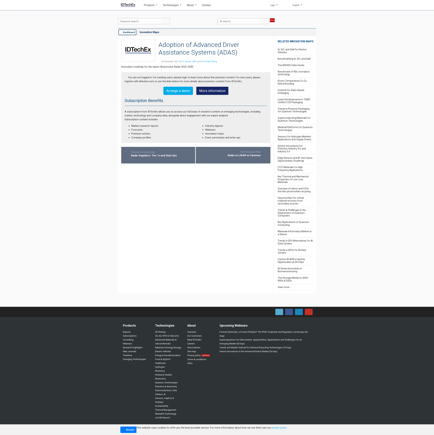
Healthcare (160, 363)
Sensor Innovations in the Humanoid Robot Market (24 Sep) (248, 351)
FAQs (190, 363)
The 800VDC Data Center (291, 65)
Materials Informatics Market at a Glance (295, 233)
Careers (191, 343)
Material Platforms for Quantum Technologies (295, 128)
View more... (284, 287)
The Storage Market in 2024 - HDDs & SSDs (293, 279)
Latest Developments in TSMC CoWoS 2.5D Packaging (294, 101)
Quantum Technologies (166, 382)
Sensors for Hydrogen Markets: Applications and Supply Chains (294, 138)
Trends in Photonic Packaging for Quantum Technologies (294, 110)
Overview (191, 332)
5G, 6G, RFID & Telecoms (167, 336)
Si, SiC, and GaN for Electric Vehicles (292, 51)
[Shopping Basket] (311, 5)
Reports (127, 332)
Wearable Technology (165, 413)
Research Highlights (133, 347)
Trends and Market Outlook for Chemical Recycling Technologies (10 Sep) (255, 347)
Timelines (127, 355)
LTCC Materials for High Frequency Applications (290, 168)
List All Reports (162, 417)
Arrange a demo (178, 91)
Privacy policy (194, 355)
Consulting (128, 339)
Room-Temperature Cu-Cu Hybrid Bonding (292, 82)
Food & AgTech (162, 359)
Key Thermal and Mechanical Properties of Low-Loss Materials (293, 179)
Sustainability (161, 406)
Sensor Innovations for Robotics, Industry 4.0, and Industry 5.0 (292, 148)
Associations (193, 347)
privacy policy (279, 427)
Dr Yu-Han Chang (209, 61)
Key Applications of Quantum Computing (293, 223)
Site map (191, 351)
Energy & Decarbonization (167, 355)
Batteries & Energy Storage (168, 347)
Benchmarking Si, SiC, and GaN (294, 58)
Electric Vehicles (163, 351)
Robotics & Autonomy (166, 386)
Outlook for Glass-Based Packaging (291, 91)
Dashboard (128, 32)
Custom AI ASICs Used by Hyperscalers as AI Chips (291, 260)
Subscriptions (130, 336)
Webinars (127, 343)
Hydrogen (160, 367)
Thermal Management (165, 410)
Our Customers (194, 336)
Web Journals (129, 351)
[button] (150, 5)
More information (212, 91)
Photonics (160, 371)
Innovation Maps (149, 32)
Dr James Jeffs (189, 61)
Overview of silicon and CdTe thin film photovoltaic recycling (294, 190)
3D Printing (160, 332)
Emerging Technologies (134, 359)
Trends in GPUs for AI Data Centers (292, 251)
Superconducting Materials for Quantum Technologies (294, 119)
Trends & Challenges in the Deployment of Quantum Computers (292, 213)
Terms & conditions (196, 359)
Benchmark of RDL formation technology (294, 73)
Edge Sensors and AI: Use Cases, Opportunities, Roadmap (295, 159)
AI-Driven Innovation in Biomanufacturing (290, 270)
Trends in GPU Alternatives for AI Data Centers (295, 242)
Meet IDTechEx (194, 339)
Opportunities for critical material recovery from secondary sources (291, 200)
